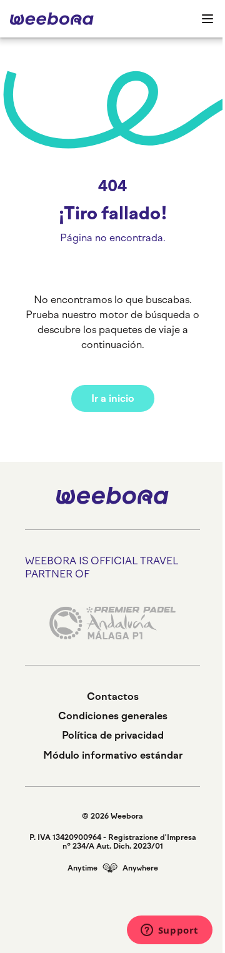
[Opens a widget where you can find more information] (169, 931)
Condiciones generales (113, 716)
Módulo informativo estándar (112, 755)
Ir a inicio (112, 398)
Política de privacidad (113, 735)
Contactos (113, 696)
